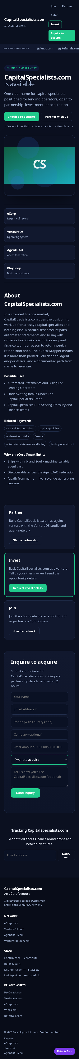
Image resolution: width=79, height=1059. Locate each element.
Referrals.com (13, 1016)
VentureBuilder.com (17, 941)
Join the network (24, 631)
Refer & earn (12, 963)
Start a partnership (25, 540)
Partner (67, 6)
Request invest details (28, 588)
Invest (55, 24)
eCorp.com (11, 923)
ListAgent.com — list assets (21, 969)
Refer (54, 15)
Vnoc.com (10, 1010)
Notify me (66, 855)
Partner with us (56, 116)
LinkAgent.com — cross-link (22, 975)
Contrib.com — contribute (21, 958)
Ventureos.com (13, 998)
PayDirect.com (13, 992)
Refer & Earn (64, 1051)
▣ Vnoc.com (43, 48)
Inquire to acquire (57, 35)
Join (53, 6)
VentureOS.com (14, 929)
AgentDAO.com (14, 935)
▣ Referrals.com (67, 48)
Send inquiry (25, 792)
